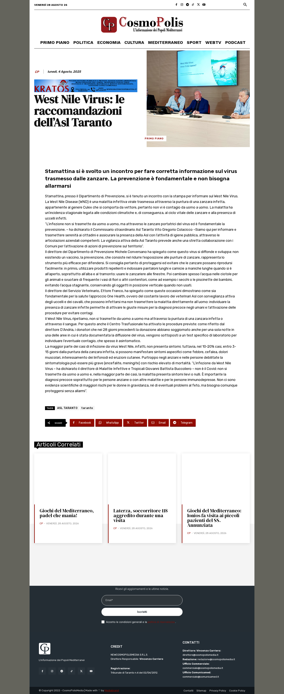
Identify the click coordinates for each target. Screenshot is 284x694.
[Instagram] (182, 5)
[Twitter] (198, 5)
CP (37, 72)
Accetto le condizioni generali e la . (141, 621)
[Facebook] (176, 5)
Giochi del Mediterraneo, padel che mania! (67, 513)
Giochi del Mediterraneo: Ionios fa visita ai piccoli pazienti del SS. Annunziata (214, 517)
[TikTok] (193, 5)
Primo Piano (154, 138)
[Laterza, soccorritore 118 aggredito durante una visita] (142, 478)
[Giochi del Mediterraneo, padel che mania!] (68, 478)
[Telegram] (187, 5)
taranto (87, 408)
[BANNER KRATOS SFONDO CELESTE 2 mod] (85, 91)
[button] (245, 4)
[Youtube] (204, 5)
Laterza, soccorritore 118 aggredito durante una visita (140, 515)
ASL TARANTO (67, 408)
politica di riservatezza (161, 621)
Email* (109, 600)
